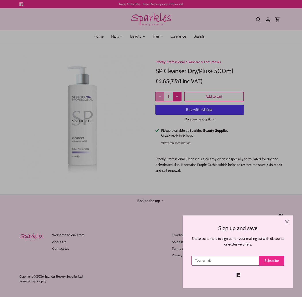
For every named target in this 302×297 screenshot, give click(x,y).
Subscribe (271, 261)
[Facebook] (238, 275)
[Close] (287, 222)
